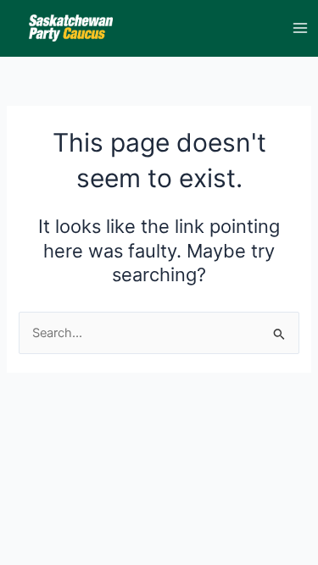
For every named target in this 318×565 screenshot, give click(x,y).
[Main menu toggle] (300, 28)
